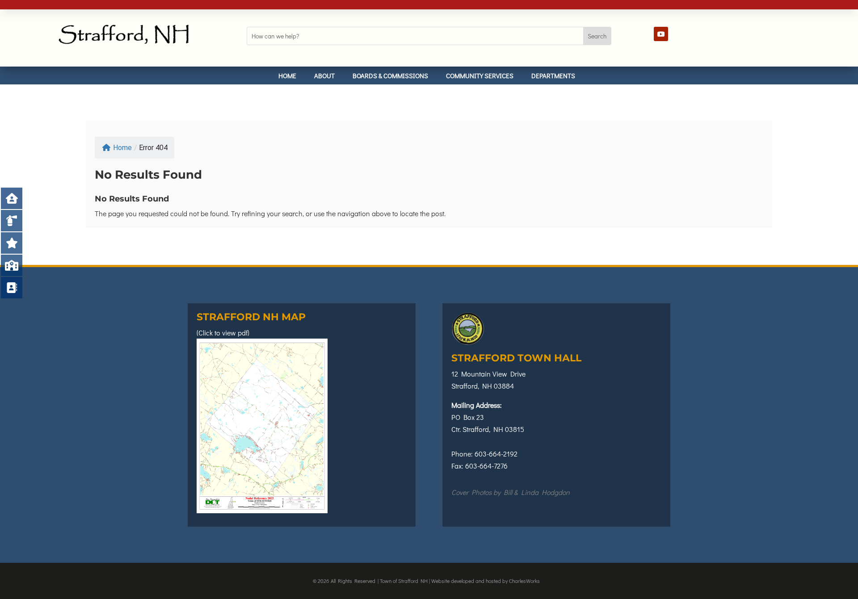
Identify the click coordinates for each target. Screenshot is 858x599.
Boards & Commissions (390, 75)
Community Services (479, 75)
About (324, 75)
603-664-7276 (486, 465)
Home (287, 75)
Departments (553, 75)
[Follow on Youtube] (661, 34)
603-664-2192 (496, 453)
